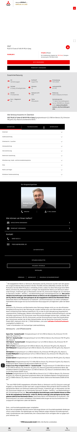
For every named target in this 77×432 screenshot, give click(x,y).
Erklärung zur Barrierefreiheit (49, 277)
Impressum (21, 277)
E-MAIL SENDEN (51, 211)
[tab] (11, 127)
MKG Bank (60, 55)
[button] (32, 132)
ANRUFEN (26, 211)
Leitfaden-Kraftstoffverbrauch (58, 321)
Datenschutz (32, 277)
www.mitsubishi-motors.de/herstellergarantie (60, 107)
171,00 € (43, 53)
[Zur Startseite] (18, 3)
